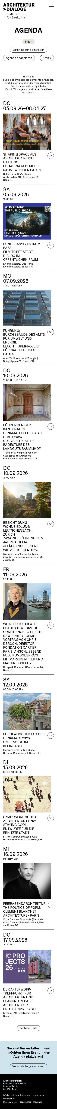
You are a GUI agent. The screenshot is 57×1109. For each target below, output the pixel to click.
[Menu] (51, 6)
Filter (28, 41)
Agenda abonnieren (19, 58)
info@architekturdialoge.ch (16, 1095)
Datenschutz (9, 1098)
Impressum (38, 1095)
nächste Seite (28, 1028)
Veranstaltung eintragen (28, 50)
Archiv (47, 58)
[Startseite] (19, 11)
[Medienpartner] (25, 1102)
